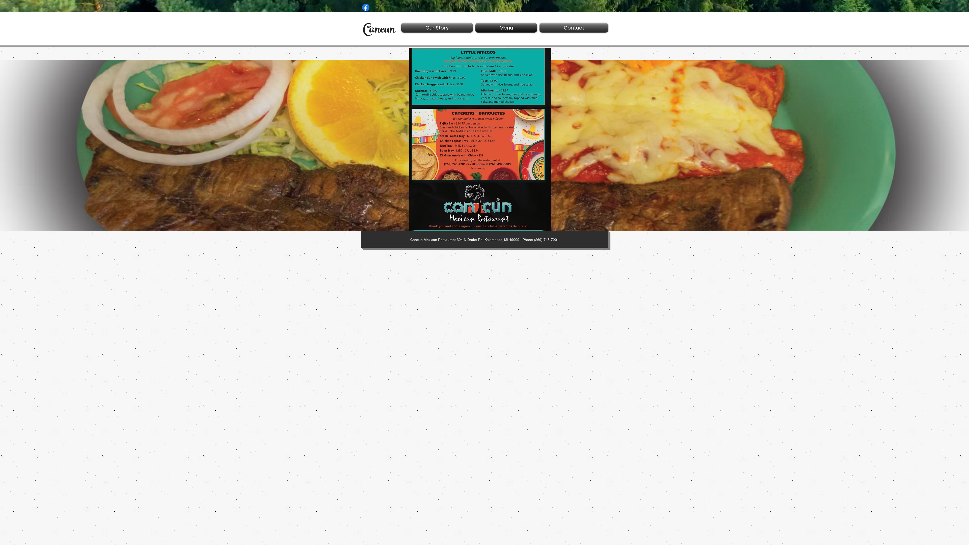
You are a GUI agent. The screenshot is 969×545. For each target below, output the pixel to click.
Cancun (379, 30)
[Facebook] (366, 7)
